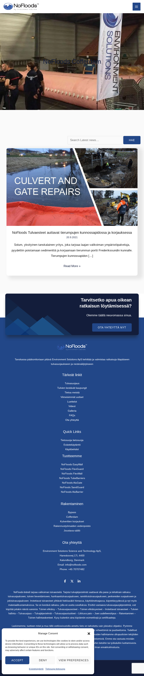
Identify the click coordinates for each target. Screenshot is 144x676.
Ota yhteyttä (72, 419)
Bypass (72, 512)
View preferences (74, 660)
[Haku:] (95, 140)
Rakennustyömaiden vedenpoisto (72, 526)
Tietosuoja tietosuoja (55, 669)
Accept (17, 660)
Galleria (72, 410)
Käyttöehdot (72, 449)
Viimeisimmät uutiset (72, 397)
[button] (89, 633)
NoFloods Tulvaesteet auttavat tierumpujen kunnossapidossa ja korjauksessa (72, 232)
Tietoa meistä (72, 392)
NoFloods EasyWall (72, 464)
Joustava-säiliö (72, 530)
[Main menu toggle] (137, 7)
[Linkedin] (79, 581)
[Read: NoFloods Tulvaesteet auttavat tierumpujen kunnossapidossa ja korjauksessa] (72, 186)
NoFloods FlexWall (72, 473)
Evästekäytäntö (36, 669)
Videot (72, 406)
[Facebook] (65, 581)
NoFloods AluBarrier (72, 491)
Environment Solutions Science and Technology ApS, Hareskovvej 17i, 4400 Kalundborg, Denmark (72, 555)
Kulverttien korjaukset (72, 521)
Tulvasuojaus (72, 383)
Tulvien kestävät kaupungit (72, 387)
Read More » (72, 265)
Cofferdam (72, 516)
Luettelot (72, 401)
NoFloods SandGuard (72, 487)
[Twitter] (72, 581)
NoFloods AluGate (72, 482)
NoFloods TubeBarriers (72, 478)
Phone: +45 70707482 (72, 569)
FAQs (72, 415)
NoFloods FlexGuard (72, 469)
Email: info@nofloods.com (72, 564)
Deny (43, 660)
